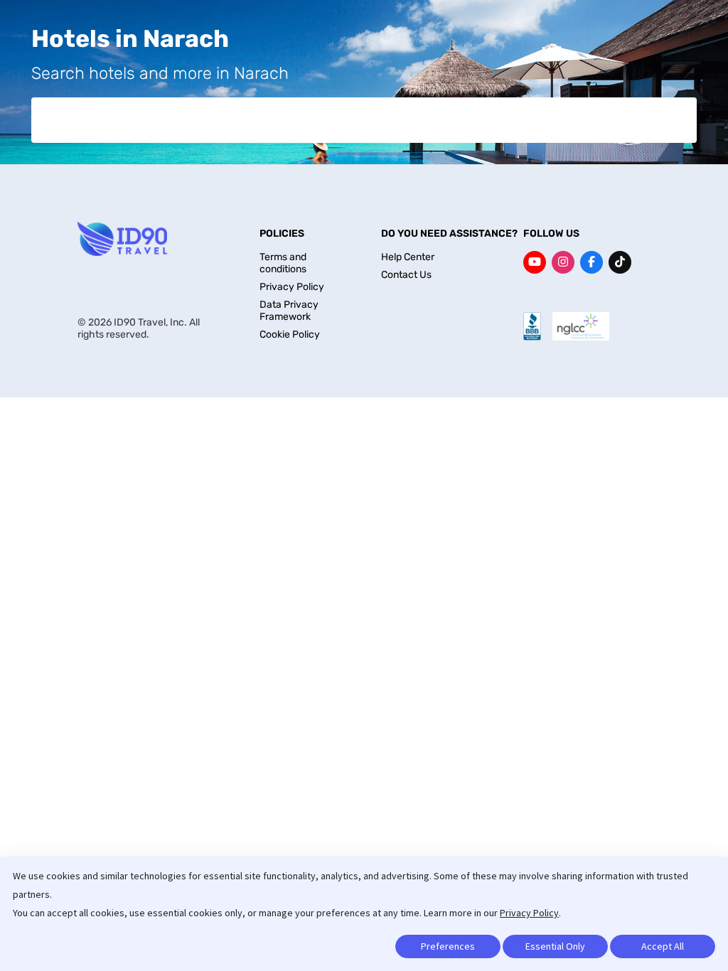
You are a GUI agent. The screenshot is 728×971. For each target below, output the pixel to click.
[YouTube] (534, 262)
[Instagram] (563, 262)
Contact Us (406, 275)
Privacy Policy (529, 912)
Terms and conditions (282, 263)
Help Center (407, 257)
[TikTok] (620, 262)
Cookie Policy (289, 334)
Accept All (662, 946)
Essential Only (555, 946)
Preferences (448, 946)
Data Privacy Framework (288, 311)
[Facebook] (591, 262)
